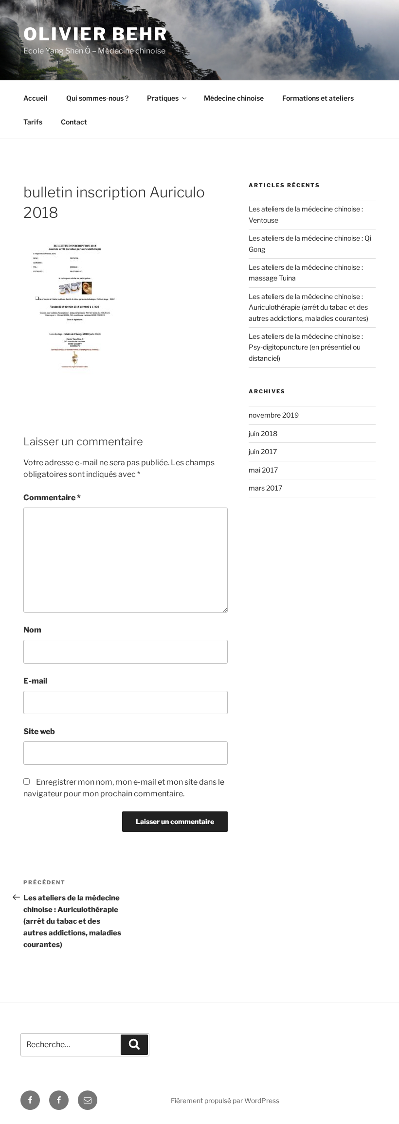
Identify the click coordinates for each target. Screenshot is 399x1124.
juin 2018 (263, 433)
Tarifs (32, 122)
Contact (74, 122)
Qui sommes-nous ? (97, 98)
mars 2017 (265, 488)
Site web (39, 731)
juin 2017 (263, 451)
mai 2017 (263, 470)
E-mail (35, 680)
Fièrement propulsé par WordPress (225, 1100)
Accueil (35, 98)
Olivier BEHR (95, 34)
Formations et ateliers (318, 98)
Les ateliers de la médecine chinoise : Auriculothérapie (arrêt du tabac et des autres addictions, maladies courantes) (308, 307)
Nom (32, 629)
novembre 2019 (274, 415)
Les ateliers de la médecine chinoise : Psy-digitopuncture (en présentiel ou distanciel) (306, 347)
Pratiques (163, 98)
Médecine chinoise (234, 98)
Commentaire (52, 497)
